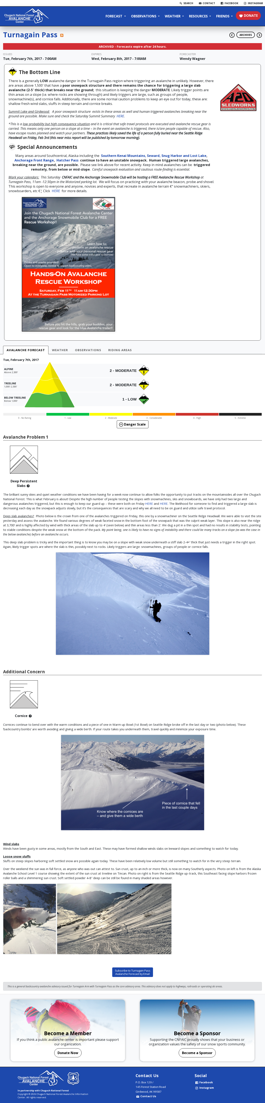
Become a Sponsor (197, 1053)
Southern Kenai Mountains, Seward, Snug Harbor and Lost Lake (153, 155)
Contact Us (148, 1096)
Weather (173, 16)
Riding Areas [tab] (120, 350)
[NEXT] (259, 34)
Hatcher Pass (68, 160)
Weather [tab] (60, 350)
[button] (28, 485)
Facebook (206, 1082)
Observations (144, 16)
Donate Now (68, 1053)
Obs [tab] (88, 350)
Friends (223, 16)
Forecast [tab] (26, 350)
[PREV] (231, 34)
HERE (120, 116)
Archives (246, 34)
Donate (251, 15)
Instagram (206, 1088)
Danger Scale (134, 424)
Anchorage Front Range (34, 160)
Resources (198, 16)
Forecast (114, 16)
